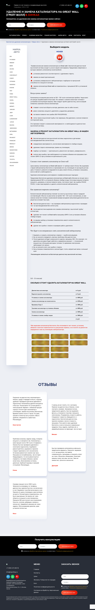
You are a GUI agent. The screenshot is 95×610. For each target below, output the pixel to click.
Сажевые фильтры (35, 35)
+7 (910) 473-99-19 (65, 5)
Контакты (77, 35)
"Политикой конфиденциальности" (49, 29)
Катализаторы (14, 35)
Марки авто (62, 35)
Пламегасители (50, 35)
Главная (36, 569)
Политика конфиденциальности (44, 587)
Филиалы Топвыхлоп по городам (44, 580)
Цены (70, 35)
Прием (24, 35)
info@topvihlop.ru (12, 572)
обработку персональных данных (23, 29)
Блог (84, 35)
